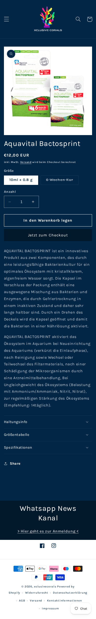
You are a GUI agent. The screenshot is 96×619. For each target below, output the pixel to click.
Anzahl (10, 192)
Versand (26, 162)
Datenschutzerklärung (70, 592)
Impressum (50, 608)
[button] (6, 19)
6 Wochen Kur (62, 181)
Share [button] (15, 463)
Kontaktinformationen (64, 600)
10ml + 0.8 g (21, 180)
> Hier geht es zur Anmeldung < (48, 531)
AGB (22, 600)
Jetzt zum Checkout (48, 235)
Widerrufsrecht (36, 592)
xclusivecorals (45, 586)
